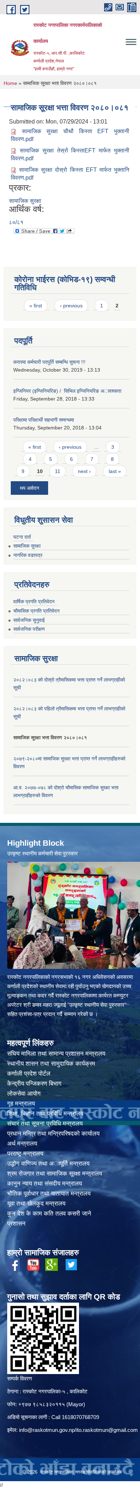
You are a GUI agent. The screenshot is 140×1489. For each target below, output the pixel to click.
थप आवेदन (29, 488)
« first (35, 305)
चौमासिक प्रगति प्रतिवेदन (36, 611)
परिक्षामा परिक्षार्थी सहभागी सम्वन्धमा (43, 420)
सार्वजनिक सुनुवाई (29, 620)
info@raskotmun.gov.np (47, 1430)
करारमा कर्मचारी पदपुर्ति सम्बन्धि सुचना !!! (49, 362)
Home (10, 83)
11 (57, 471)
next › (84, 471)
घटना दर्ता (22, 537)
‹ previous (71, 305)
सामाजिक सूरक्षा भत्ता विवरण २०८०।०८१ (50, 737)
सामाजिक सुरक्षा (25, 201)
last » (115, 471)
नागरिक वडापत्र (27, 555)
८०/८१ (16, 222)
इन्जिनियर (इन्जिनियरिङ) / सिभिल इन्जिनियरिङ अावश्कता (67, 391)
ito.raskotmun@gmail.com (107, 1430)
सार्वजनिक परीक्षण (29, 629)
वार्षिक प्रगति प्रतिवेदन (34, 601)
